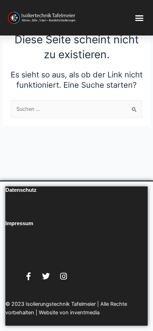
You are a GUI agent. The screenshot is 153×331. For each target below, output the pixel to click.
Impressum (19, 223)
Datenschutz (21, 190)
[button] (139, 18)
